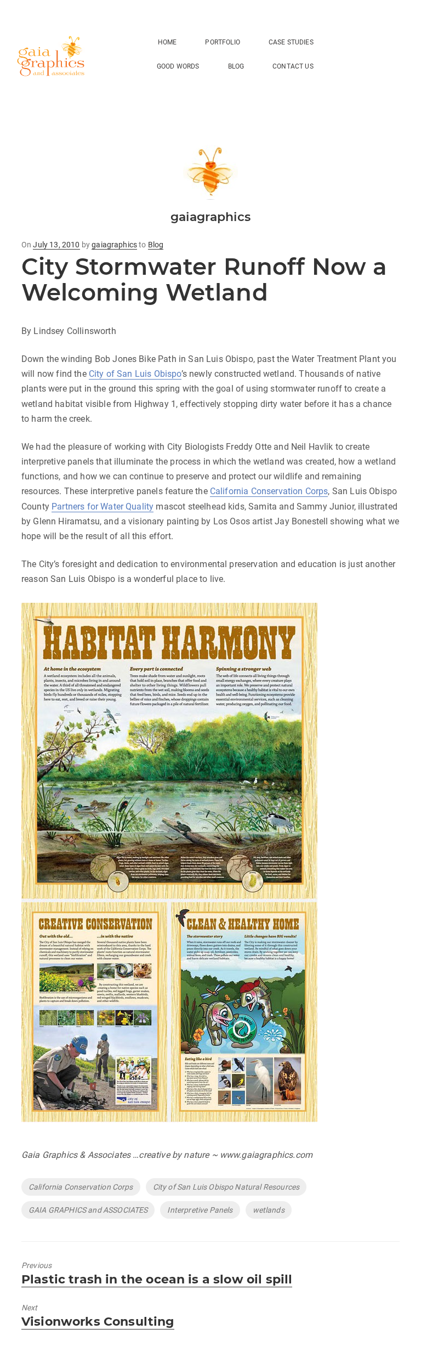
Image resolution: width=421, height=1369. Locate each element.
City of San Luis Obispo (135, 374)
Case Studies (291, 42)
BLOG (236, 66)
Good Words (178, 66)
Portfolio (222, 42)
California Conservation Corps (269, 491)
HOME (167, 42)
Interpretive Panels (199, 1210)
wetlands (269, 1210)
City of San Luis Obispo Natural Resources (226, 1187)
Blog (156, 244)
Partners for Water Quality (102, 506)
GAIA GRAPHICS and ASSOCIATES (88, 1210)
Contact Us (293, 66)
